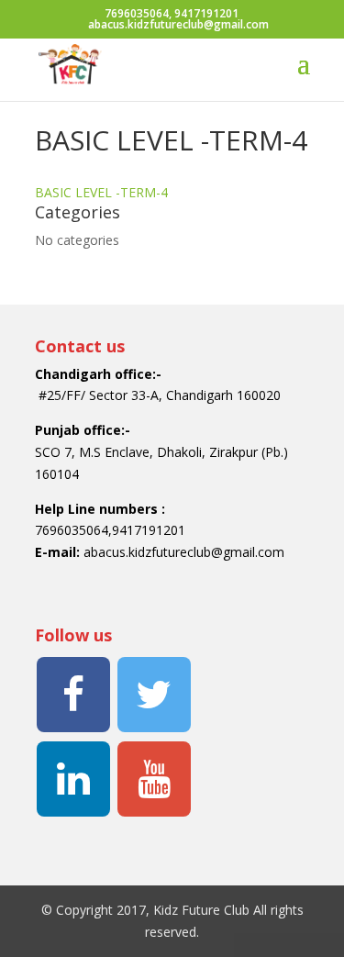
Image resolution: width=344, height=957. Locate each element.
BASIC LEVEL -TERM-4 (101, 192)
